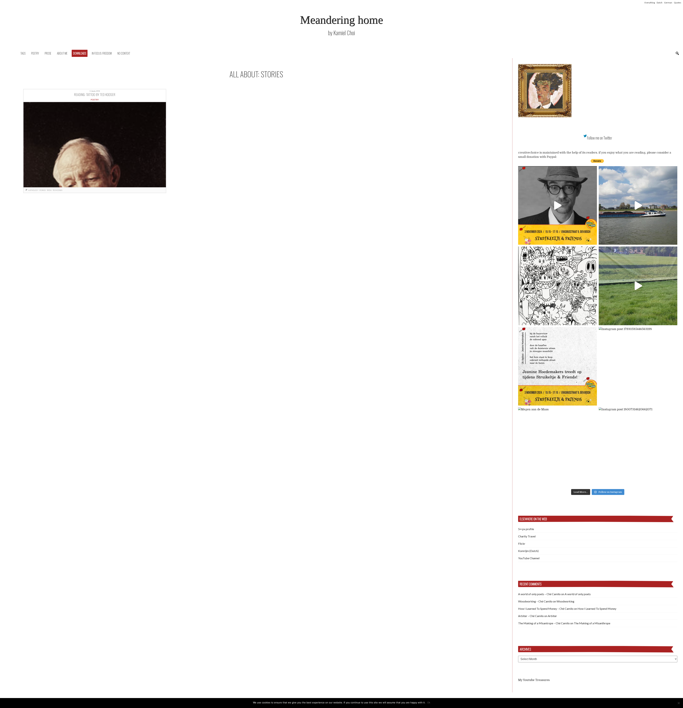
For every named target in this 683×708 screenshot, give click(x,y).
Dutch (659, 2)
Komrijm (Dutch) (528, 551)
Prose (48, 53)
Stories (42, 190)
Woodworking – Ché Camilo (535, 601)
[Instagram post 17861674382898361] (557, 285)
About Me (62, 53)
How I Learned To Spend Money (597, 608)
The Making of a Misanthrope (592, 623)
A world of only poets (578, 594)
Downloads (79, 53)
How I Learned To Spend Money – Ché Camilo (545, 608)
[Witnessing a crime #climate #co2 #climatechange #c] (638, 205)
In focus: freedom (102, 53)
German (668, 2)
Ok (428, 702)
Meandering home (341, 20)
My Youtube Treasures (534, 680)
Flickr (521, 543)
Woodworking (565, 601)
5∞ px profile (526, 529)
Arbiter (552, 616)
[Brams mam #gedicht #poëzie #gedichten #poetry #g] (557, 205)
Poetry (35, 53)
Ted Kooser (57, 190)
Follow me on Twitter (599, 138)
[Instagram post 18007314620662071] (638, 446)
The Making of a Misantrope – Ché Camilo (544, 623)
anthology (33, 190)
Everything (650, 2)
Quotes (677, 2)
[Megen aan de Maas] (557, 446)
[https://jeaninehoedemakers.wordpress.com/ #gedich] (557, 366)
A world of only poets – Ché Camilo (539, 594)
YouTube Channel (528, 558)
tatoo (49, 190)
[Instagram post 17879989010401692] (638, 285)
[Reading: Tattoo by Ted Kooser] (94, 144)
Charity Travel (527, 536)
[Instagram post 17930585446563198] (638, 366)
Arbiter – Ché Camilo (531, 616)
